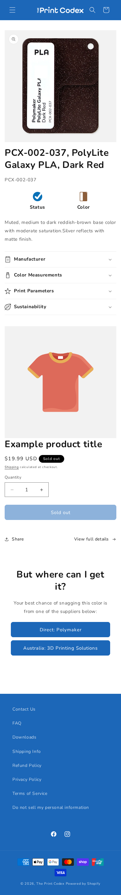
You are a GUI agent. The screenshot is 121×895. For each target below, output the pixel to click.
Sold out (60, 512)
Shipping (12, 467)
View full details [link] (91, 539)
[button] (12, 10)
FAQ (17, 723)
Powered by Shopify (83, 883)
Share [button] (18, 539)
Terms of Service (29, 793)
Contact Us (24, 709)
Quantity (13, 477)
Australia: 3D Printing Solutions (60, 648)
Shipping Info (26, 751)
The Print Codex (50, 883)
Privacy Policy (26, 779)
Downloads (24, 737)
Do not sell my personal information (50, 807)
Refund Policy (27, 765)
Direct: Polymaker (61, 630)
